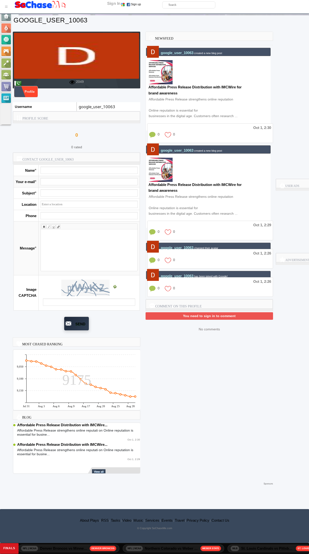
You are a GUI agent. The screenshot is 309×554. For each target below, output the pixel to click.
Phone (31, 216)
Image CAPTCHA (27, 292)
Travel (179, 520)
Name (30, 170)
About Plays (89, 520)
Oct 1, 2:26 (262, 253)
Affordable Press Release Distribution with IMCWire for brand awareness (195, 90)
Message (27, 248)
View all (99, 471)
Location (29, 204)
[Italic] (48, 226)
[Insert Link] (58, 226)
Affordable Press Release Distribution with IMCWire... (62, 425)
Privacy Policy (198, 520)
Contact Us (220, 520)
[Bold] (44, 226)
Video (126, 520)
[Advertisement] (142, 493)
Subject (28, 193)
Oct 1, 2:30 (262, 128)
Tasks (115, 520)
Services (152, 520)
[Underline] (53, 226)
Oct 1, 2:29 (262, 225)
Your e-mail (25, 182)
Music (138, 520)
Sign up (136, 4)
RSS (105, 520)
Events (167, 520)
